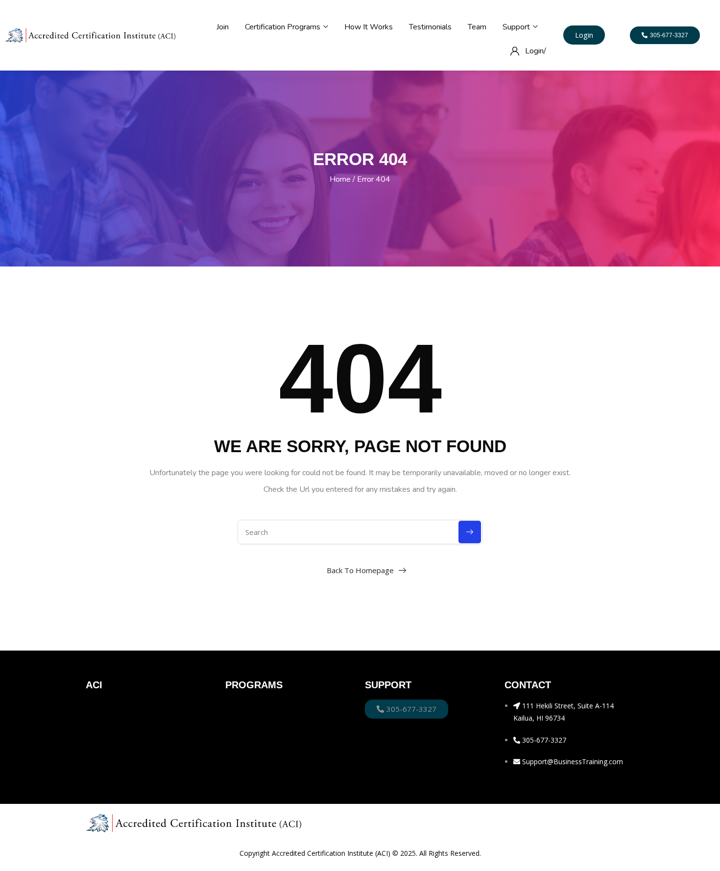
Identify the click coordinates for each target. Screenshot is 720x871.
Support (517, 27)
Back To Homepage (360, 570)
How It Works (368, 27)
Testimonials (430, 27)
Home (340, 179)
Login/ (535, 51)
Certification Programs (283, 27)
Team (477, 27)
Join (222, 27)
